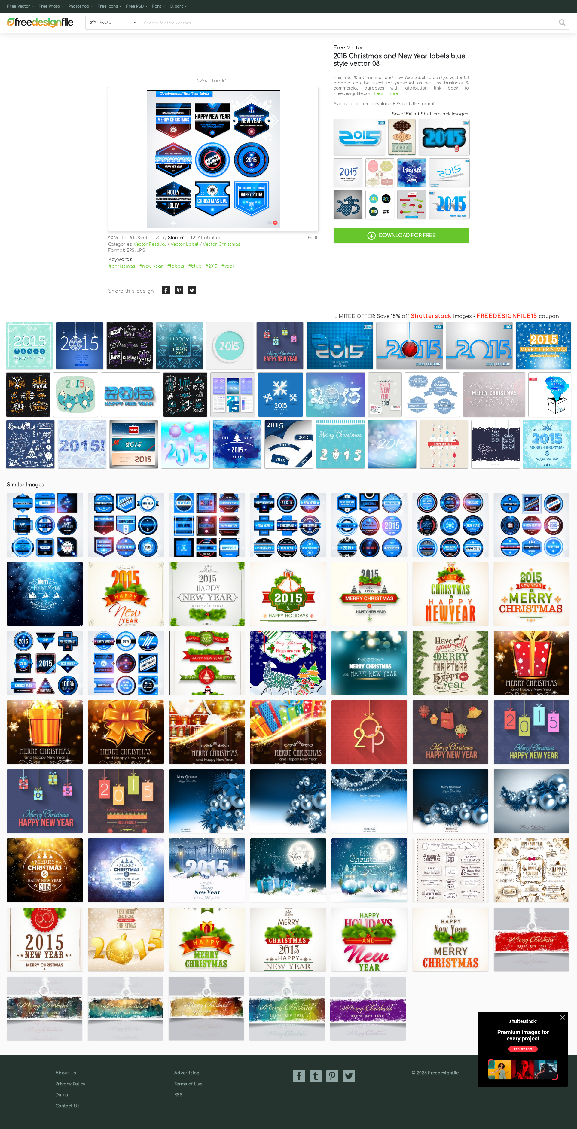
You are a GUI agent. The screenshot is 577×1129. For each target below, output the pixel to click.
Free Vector (18, 6)
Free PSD (135, 6)
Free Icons (108, 6)
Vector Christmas (221, 244)
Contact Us (67, 1106)
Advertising (187, 1073)
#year (228, 266)
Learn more (386, 93)
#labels (175, 266)
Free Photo (49, 6)
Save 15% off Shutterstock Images (430, 113)
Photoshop (79, 6)
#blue (195, 266)
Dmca (62, 1095)
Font (156, 6)
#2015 (211, 266)
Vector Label (185, 244)
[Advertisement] (213, 59)
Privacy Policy (70, 1084)
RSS (178, 1095)
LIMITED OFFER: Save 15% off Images (403, 316)
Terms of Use (188, 1084)
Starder (176, 238)
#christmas (121, 266)
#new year (151, 266)
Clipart (176, 6)
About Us (66, 1073)
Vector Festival (150, 244)
